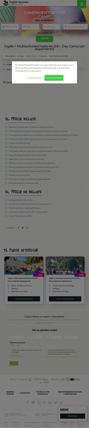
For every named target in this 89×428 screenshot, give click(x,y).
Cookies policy (35, 71)
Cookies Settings (35, 78)
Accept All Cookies (54, 78)
